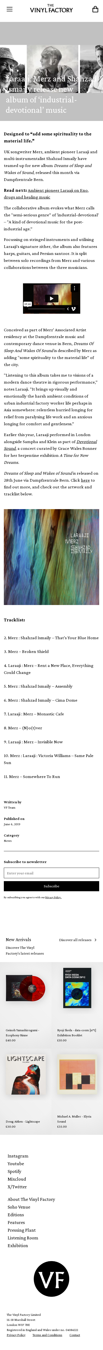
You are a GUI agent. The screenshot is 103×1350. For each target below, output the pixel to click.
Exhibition (18, 1245)
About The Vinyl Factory (31, 1199)
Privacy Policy (16, 1335)
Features (16, 1222)
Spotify (14, 1171)
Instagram (18, 1155)
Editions (16, 1214)
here (85, 480)
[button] (16, 9)
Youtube (16, 1163)
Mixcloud (17, 1179)
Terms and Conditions (47, 1335)
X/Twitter (17, 1186)
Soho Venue (19, 1207)
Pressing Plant (22, 1230)
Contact (74, 1335)
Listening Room (23, 1237)
